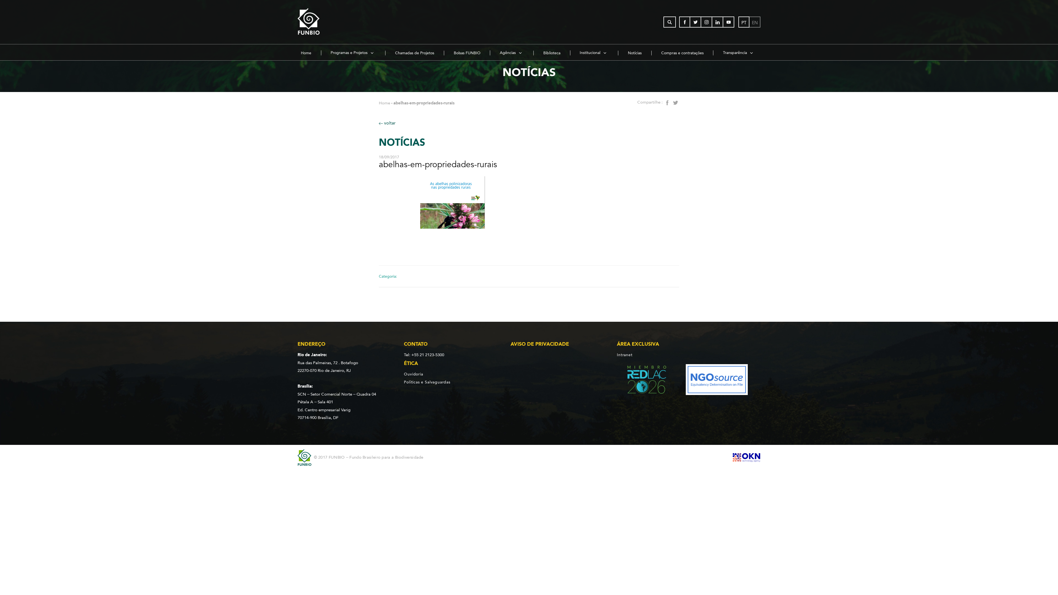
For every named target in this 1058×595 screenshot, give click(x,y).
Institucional (590, 52)
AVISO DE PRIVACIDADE (540, 344)
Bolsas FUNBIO (467, 53)
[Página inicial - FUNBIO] (324, 22)
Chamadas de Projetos (414, 53)
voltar (389, 123)
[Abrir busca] (669, 22)
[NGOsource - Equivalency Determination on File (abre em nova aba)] (717, 380)
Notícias (635, 53)
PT (743, 22)
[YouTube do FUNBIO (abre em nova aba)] (728, 22)
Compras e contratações (682, 53)
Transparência (735, 52)
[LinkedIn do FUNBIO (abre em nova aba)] (717, 22)
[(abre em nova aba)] (642, 380)
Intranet (624, 355)
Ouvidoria (413, 374)
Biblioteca (551, 53)
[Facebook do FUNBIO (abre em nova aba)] (684, 22)
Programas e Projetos (350, 52)
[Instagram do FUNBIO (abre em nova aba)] (706, 22)
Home (306, 53)
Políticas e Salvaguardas (427, 382)
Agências (508, 52)
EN (755, 22)
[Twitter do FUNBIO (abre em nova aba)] (695, 22)
